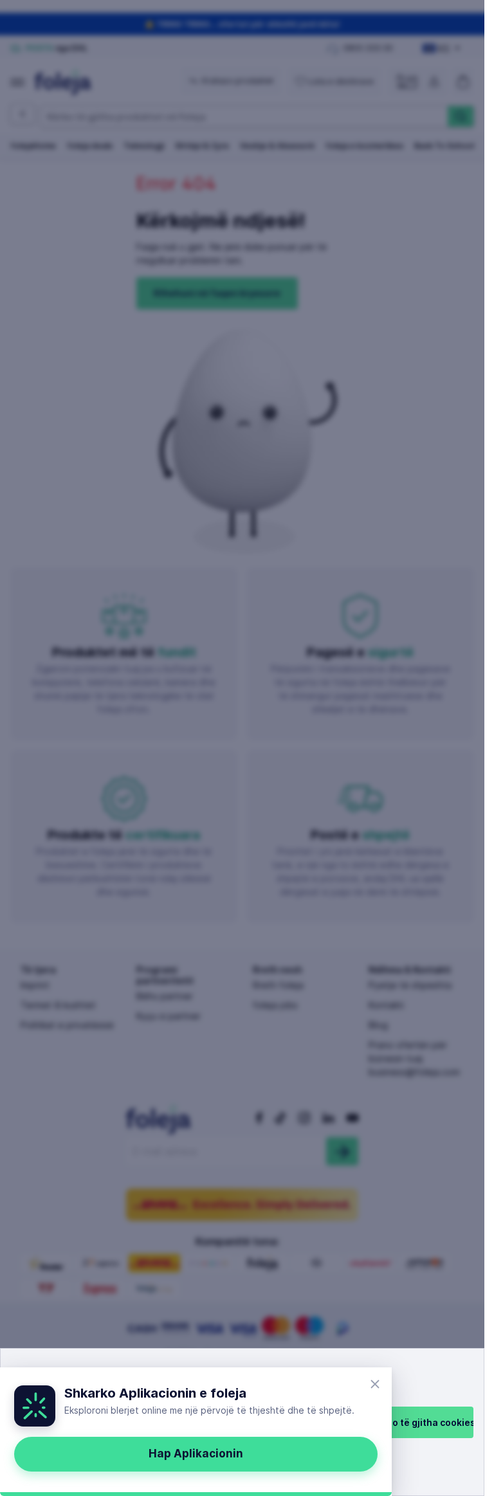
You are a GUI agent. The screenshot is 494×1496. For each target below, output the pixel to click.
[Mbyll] (375, 1384)
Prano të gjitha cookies (423, 1422)
